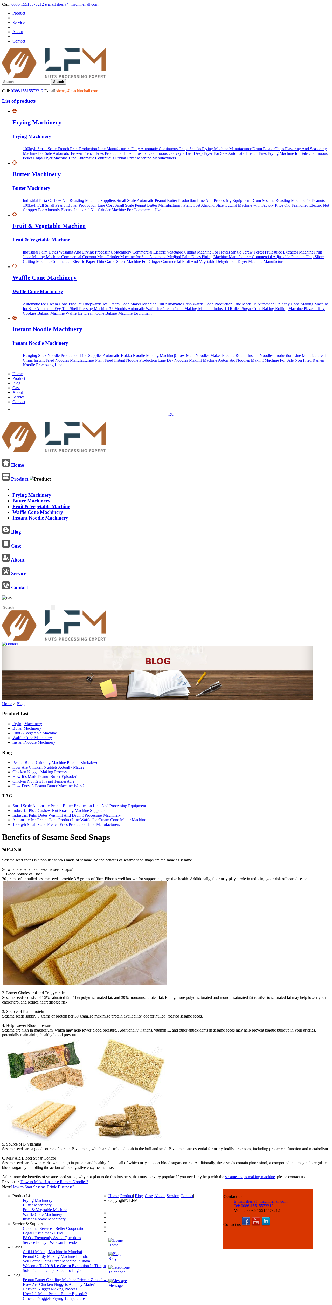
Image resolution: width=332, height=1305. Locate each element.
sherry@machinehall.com (77, 91)
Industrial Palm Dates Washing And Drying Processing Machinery (77, 252)
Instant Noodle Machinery (47, 329)
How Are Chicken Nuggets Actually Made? (48, 767)
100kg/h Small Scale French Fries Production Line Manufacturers (77, 148)
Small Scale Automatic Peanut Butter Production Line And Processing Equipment (184, 200)
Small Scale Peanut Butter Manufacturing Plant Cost (158, 205)
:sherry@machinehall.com (71, 4)
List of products (19, 101)
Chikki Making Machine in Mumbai (52, 1252)
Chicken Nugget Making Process (39, 772)
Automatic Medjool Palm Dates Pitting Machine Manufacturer (200, 257)
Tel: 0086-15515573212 (253, 1206)
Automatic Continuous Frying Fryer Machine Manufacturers (126, 158)
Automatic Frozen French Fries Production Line (92, 153)
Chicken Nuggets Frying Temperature (43, 781)
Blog (16, 383)
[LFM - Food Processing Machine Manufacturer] (54, 76)
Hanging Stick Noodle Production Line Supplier (63, 355)
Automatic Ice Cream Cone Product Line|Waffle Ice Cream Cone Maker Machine (90, 304)
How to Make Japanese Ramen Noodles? (54, 1182)
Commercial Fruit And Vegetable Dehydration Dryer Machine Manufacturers (224, 261)
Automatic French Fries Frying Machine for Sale (268, 153)
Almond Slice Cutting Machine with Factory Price (242, 205)
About (17, 32)
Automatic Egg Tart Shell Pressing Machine (72, 308)
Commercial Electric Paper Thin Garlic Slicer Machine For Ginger (106, 261)
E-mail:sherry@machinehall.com (260, 1201)
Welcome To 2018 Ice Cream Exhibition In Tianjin (64, 1266)
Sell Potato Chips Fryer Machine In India (56, 1261)
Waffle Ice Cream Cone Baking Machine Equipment (108, 313)
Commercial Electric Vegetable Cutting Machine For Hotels (181, 252)
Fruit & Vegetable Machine (49, 225)
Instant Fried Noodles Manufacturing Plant (69, 360)
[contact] (10, 644)
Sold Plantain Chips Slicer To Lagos (52, 1270)
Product (18, 13)
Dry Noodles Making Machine (192, 360)
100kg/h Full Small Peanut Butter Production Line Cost (69, 205)
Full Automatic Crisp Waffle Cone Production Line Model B (207, 304)
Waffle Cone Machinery (44, 277)
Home (17, 373)
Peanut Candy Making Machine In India (56, 1256)
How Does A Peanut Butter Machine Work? (48, 786)
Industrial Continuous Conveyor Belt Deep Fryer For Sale (180, 153)
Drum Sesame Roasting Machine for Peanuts (288, 200)
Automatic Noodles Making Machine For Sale (256, 360)
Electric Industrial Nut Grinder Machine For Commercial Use (111, 210)
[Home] (54, 450)
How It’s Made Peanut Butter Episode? (44, 776)
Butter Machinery (36, 174)
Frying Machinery (36, 122)
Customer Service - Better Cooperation (54, 1228)
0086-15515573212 (27, 4)
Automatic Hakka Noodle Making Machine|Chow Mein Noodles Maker (162, 355)
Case (16, 387)
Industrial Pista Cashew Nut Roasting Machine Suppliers (70, 200)
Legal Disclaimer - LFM (43, 1233)
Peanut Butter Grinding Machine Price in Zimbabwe (55, 762)
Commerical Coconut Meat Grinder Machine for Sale (105, 257)
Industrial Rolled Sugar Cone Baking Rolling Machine (258, 308)
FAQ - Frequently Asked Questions (52, 1238)
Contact (18, 41)
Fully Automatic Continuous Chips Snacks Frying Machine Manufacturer (191, 148)
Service (18, 22)
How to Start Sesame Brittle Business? (42, 1187)
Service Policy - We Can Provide (50, 1242)
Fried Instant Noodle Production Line (136, 360)
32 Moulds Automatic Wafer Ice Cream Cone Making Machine (161, 308)
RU (171, 414)
